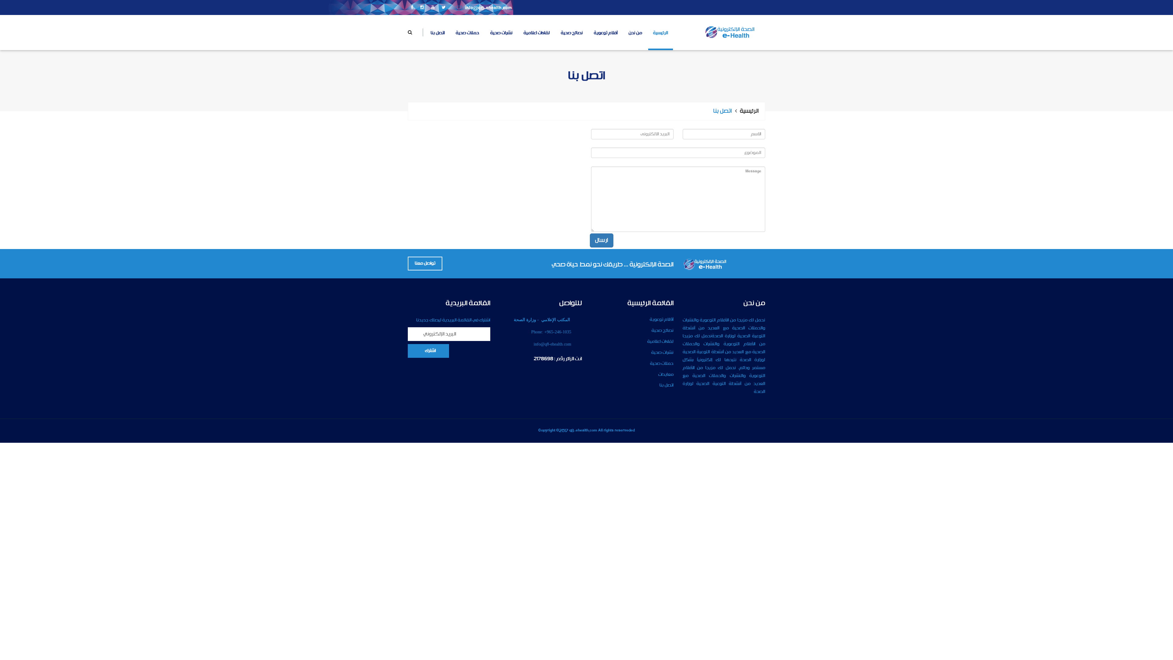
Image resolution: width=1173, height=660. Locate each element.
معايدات (666, 375)
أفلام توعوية (606, 33)
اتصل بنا (438, 33)
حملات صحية (467, 33)
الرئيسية (660, 33)
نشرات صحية (501, 33)
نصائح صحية (572, 33)
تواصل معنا (425, 263)
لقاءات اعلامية (537, 33)
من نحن (635, 33)
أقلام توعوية (662, 320)
